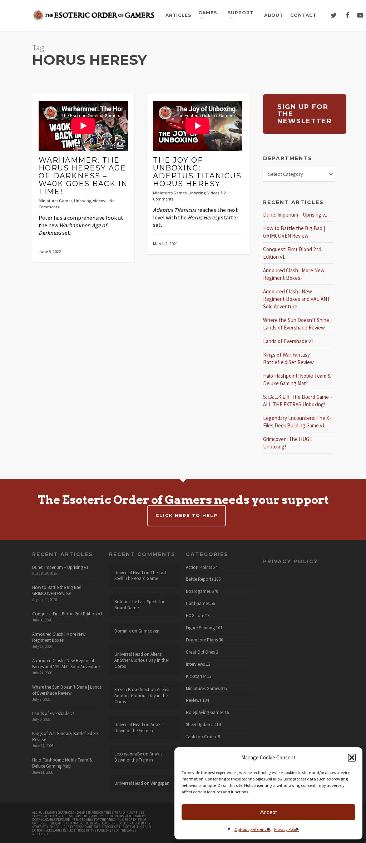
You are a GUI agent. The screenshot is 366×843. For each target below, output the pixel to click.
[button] (351, 757)
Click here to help (186, 515)
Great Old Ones (200, 652)
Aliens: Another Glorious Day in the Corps (141, 660)
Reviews (193, 700)
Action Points (199, 567)
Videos (99, 200)
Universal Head (128, 573)
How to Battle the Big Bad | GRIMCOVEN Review (58, 590)
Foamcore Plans (202, 640)
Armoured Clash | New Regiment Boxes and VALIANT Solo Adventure (296, 299)
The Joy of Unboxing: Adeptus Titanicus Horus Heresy (197, 172)
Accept (268, 812)
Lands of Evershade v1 (288, 341)
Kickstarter (196, 676)
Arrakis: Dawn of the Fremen (139, 727)
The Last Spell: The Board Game (140, 576)
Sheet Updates (199, 725)
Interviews (195, 664)
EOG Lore (195, 616)
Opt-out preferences (252, 829)
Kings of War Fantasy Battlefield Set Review (65, 736)
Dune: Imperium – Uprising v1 (295, 214)
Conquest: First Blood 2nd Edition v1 (67, 614)
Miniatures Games (55, 200)
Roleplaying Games (204, 712)
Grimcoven (148, 631)
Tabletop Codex (201, 737)
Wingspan (159, 783)
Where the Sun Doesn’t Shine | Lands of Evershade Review (67, 690)
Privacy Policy (286, 829)
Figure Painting (200, 628)
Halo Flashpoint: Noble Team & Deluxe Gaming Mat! (62, 763)
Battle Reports (199, 579)
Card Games (197, 603)
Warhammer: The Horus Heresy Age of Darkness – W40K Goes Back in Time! (83, 176)
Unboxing (82, 200)
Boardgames (198, 591)
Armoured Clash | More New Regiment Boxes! (58, 637)
